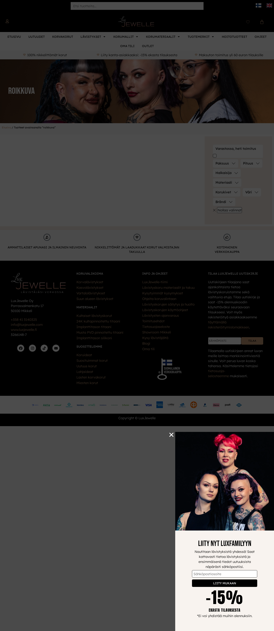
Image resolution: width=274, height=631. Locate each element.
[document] (137, 315)
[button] (171, 435)
